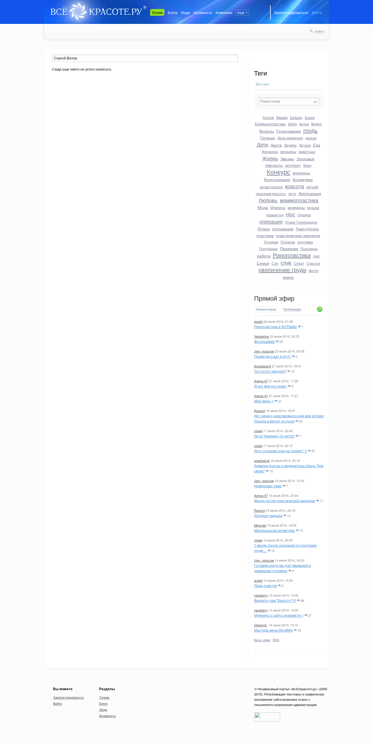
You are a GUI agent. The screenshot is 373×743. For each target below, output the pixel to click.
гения (258, 430)
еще (240, 12)
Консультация (277, 179)
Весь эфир (262, 639)
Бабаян (296, 117)
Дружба (290, 145)
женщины (288, 151)
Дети (262, 144)
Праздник (289, 248)
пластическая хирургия (298, 235)
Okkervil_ (261, 625)
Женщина (270, 151)
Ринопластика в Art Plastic (275, 326)
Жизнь (270, 158)
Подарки (271, 241)
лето (292, 193)
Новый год (275, 214)
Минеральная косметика (274, 530)
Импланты (274, 165)
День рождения (290, 137)
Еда (316, 145)
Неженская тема (267, 485)
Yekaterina (261, 336)
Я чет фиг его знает (270, 385)
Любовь (267, 200)
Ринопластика (292, 255)
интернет (293, 165)
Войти (317, 12)
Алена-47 (261, 380)
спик (286, 262)
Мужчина (277, 207)
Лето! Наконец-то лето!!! (274, 435)
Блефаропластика (270, 123)
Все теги (262, 84)
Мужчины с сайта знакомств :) (278, 615)
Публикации (292, 309)
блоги (292, 123)
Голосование (288, 131)
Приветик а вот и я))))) (272, 356)
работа (263, 256)
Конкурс (278, 171)
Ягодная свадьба (268, 515)
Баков (309, 117)
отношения (282, 229)
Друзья (305, 145)
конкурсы (301, 173)
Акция (282, 117)
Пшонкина (309, 248)
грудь (310, 130)
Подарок (288, 241)
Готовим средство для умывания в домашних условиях (282, 568)
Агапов (268, 117)
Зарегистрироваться (291, 12)
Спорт (299, 263)
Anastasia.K (262, 366)
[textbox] (289, 101)
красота (294, 186)
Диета (276, 145)
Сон (275, 263)
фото (314, 270)
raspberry (261, 595)
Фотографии (264, 341)
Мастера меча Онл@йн (273, 630)
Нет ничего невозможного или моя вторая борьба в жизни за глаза (289, 418)
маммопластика (299, 200)
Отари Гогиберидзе (301, 222)
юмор (288, 277)
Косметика (303, 179)
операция (271, 221)
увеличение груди (282, 269)
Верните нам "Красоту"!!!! (275, 600)
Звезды (287, 159)
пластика (265, 235)
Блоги (172, 12)
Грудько (267, 138)
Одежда (304, 214)
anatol (258, 321)
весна (304, 123)
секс (316, 255)
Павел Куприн (307, 228)
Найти (319, 31)
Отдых (264, 229)
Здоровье (305, 159)
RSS (276, 639)
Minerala (260, 525)
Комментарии (266, 309)
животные (307, 151)
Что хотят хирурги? (270, 371)
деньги (310, 137)
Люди (185, 12)
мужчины (296, 207)
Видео (316, 123)
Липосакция (309, 193)
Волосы (266, 131)
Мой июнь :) (263, 400)
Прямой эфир (274, 298)
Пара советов (265, 585)
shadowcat (262, 460)
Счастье (313, 263)
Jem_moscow (264, 351)
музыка (313, 207)
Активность (202, 12)
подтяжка (305, 241)
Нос (290, 214)
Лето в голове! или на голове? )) (280, 450)
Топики (157, 12)
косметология (271, 186)
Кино (307, 165)
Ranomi (259, 410)
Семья (263, 263)
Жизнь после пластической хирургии (284, 500)
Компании (224, 12)
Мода (263, 207)
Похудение (268, 248)
